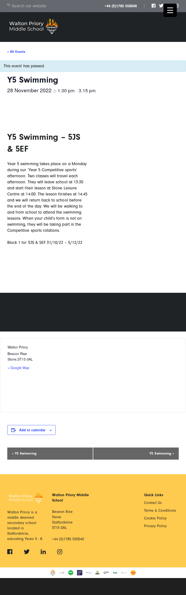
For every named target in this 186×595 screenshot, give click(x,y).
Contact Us (153, 503)
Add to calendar (32, 429)
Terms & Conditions (160, 510)
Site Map (134, 587)
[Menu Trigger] (170, 10)
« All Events (16, 52)
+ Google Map (18, 367)
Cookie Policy (155, 518)
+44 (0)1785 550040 (121, 6)
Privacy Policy (155, 526)
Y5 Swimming (24, 453)
